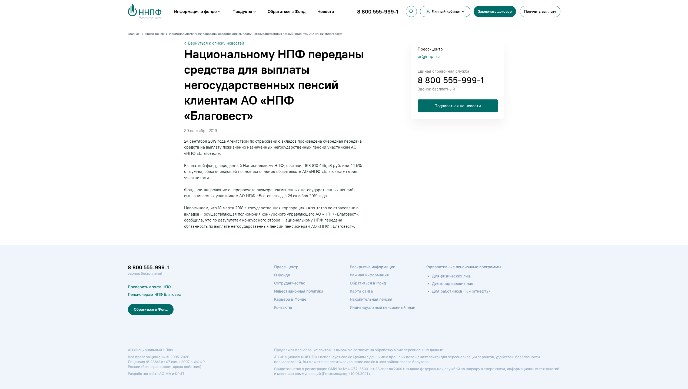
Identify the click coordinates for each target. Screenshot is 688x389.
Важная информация (369, 275)
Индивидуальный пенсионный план (382, 307)
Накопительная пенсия (371, 299)
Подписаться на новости (457, 105)
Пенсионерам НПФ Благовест (155, 294)
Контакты (283, 307)
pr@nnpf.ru (429, 56)
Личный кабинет (446, 11)
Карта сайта (361, 291)
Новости (325, 11)
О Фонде (282, 275)
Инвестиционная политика (298, 291)
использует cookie (336, 357)
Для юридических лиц (452, 283)
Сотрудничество (289, 283)
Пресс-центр (286, 266)
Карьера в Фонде (290, 299)
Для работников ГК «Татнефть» (461, 291)
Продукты (242, 11)
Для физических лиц (451, 276)
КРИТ (179, 373)
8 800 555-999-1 (451, 80)
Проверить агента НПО (149, 286)
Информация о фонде (195, 11)
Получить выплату (540, 11)
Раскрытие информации (372, 266)
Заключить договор (495, 11)
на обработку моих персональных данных (406, 350)
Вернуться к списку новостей (216, 43)
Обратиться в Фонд (286, 11)
